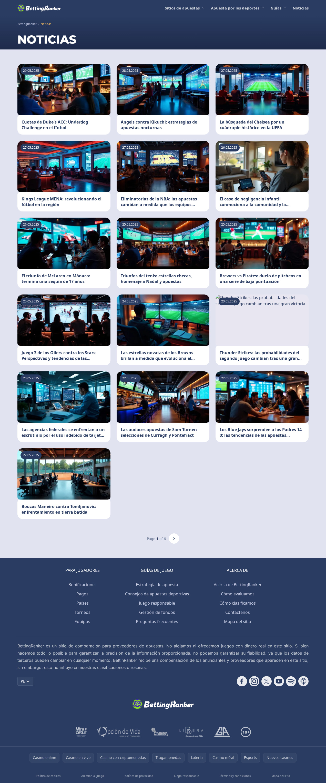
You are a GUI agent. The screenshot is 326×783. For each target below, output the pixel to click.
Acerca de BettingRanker (238, 584)
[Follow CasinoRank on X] (266, 681)
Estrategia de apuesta (157, 584)
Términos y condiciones (235, 776)
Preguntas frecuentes (157, 621)
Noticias (301, 8)
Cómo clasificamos (237, 603)
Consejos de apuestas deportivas (157, 594)
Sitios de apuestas (182, 8)
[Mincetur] (81, 732)
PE (23, 681)
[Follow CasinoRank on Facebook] (242, 681)
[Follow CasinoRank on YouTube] (279, 681)
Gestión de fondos (157, 612)
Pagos (82, 594)
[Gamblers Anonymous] (222, 732)
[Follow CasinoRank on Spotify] (291, 681)
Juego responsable (157, 603)
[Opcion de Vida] (118, 732)
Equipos (82, 621)
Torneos (82, 612)
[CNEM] (160, 732)
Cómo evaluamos (237, 594)
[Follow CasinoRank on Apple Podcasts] (303, 681)
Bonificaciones (82, 584)
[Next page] (174, 538)
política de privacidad (139, 776)
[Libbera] (191, 732)
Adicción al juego (92, 776)
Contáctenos (237, 612)
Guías (276, 8)
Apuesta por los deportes (235, 8)
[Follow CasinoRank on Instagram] (254, 681)
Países (82, 603)
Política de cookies (48, 776)
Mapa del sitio (237, 621)
